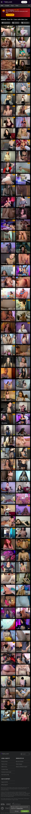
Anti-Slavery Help (5, 774)
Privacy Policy (4, 761)
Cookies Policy (4, 769)
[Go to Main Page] (9, 2)
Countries (17, 22)
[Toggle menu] (1, 2)
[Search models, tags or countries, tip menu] (29, 5)
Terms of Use (4, 764)
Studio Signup (19, 764)
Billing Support (4, 784)
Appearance (7, 22)
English (24, 754)
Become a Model (19, 761)
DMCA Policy (4, 766)
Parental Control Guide (6, 772)
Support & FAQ (4, 782)
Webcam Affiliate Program (21, 766)
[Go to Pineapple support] (2, 808)
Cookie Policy (20, 808)
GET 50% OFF (10, 14)
